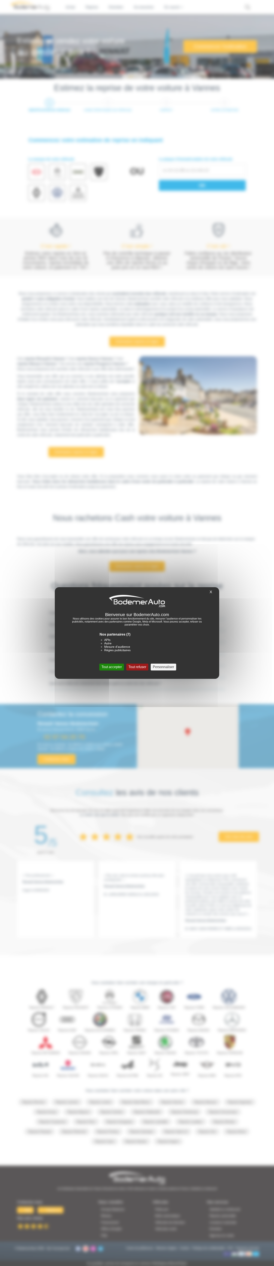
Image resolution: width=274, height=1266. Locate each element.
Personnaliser (163, 667)
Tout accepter (111, 667)
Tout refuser (137, 667)
